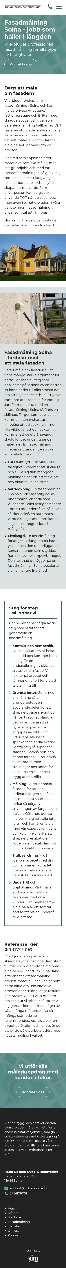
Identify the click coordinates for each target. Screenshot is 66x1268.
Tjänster (14, 1226)
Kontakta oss (21, 64)
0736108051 (18, 1193)
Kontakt (14, 1235)
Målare (13, 1213)
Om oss (13, 1230)
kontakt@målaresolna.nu (29, 1188)
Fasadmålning (19, 1222)
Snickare (14, 1217)
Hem (11, 1208)
